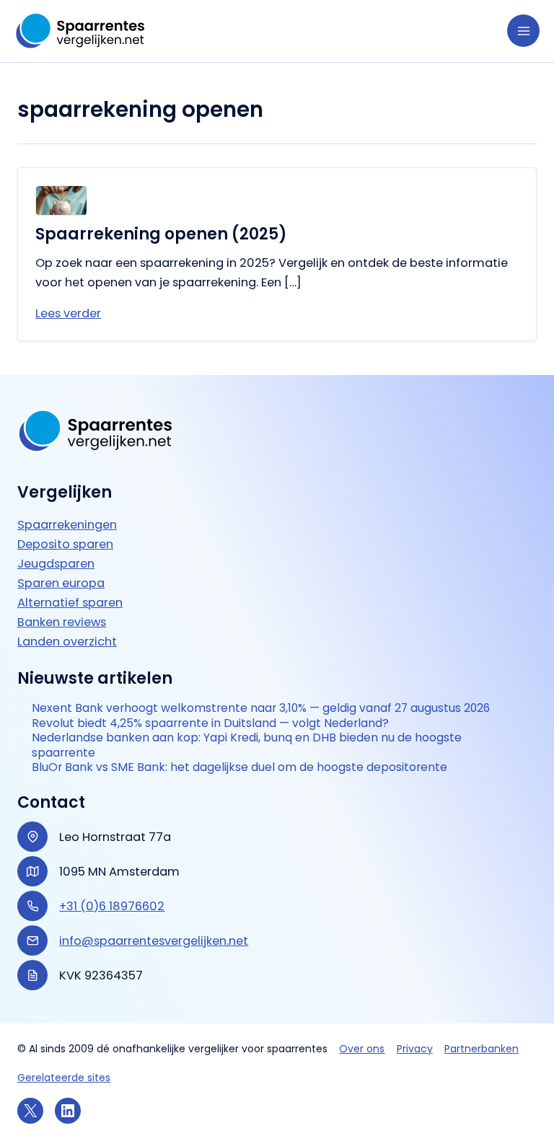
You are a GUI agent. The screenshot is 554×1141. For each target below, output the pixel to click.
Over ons (361, 1048)
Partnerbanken (481, 1048)
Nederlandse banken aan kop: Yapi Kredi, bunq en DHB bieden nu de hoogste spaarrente (247, 745)
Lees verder (68, 313)
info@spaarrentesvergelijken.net (153, 941)
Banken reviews (61, 622)
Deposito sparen (65, 544)
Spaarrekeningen (67, 524)
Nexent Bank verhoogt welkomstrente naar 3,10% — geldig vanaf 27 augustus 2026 (261, 708)
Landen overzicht (67, 641)
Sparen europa (61, 583)
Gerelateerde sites (63, 1077)
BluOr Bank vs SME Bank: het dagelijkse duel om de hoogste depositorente (239, 767)
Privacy (415, 1048)
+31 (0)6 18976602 (111, 906)
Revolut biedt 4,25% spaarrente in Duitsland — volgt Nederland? (210, 723)
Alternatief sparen (70, 602)
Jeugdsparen (55, 563)
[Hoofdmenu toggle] (523, 30)
